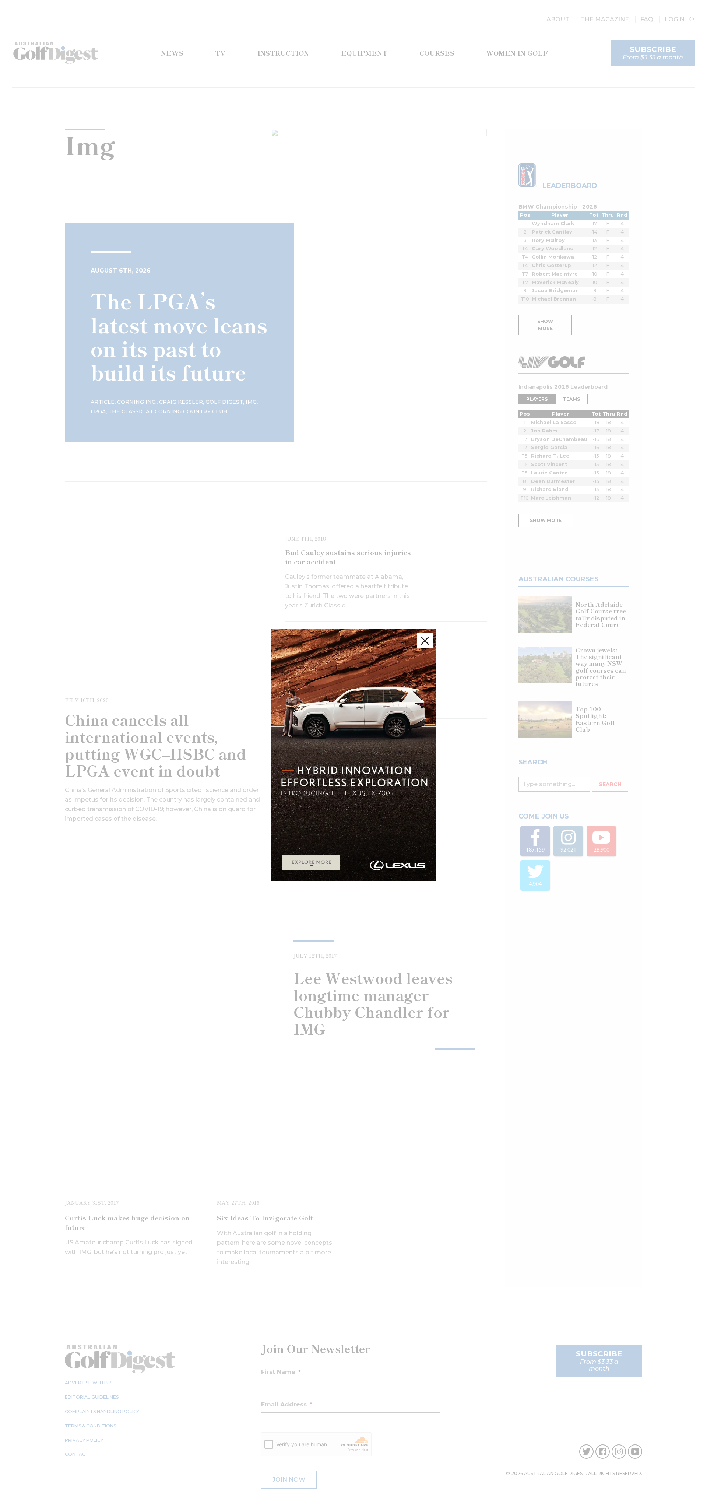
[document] (353, 755)
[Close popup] (425, 640)
